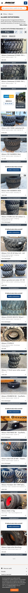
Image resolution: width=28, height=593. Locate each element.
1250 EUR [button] (4, 374)
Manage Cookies (12, 585)
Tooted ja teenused (6, 574)
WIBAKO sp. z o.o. (14, 324)
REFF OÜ (14, 62)
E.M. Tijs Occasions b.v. (14, 288)
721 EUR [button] (3, 159)
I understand (14, 590)
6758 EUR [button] (4, 132)
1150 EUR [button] (4, 86)
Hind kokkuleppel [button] (5, 222)
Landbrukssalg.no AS (13, 518)
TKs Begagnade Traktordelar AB (14, 224)
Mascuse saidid (8, 568)
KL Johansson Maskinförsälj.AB (14, 161)
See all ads (9, 103)
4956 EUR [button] (4, 489)
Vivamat (14, 351)
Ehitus (5, 14)
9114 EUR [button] (4, 515)
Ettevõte (3, 571)
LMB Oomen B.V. (14, 377)
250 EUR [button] (3, 348)
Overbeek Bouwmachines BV (13, 403)
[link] (14, 46)
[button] (7, 32)
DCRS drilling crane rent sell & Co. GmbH (14, 554)
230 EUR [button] (3, 552)
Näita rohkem (23, 25)
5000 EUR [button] (4, 285)
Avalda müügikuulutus (25, 2)
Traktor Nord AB (13, 492)
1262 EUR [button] (4, 195)
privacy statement (6, 587)
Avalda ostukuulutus (14, 170)
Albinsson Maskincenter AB (14, 135)
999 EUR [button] (3, 60)
